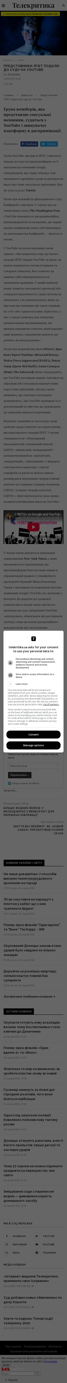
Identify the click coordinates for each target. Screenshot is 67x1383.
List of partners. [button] (51, 704)
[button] (33, 684)
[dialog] (33, 692)
